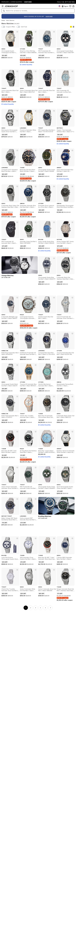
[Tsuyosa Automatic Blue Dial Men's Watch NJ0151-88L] (72, 333)
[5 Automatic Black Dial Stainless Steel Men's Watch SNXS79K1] (72, 258)
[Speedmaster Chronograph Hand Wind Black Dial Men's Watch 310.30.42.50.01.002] (72, 186)
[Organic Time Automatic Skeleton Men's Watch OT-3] (72, 111)
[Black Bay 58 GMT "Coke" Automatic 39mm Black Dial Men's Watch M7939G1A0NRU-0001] (54, 538)
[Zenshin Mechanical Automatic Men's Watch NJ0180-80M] (54, 365)
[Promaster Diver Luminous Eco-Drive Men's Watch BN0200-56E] (54, 186)
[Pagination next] (50, 608)
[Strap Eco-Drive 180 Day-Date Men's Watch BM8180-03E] (35, 31)
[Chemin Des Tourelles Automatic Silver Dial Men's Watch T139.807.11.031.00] (17, 569)
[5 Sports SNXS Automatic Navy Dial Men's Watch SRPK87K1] (72, 538)
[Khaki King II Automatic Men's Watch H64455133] (17, 333)
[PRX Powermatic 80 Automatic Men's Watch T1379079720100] (17, 222)
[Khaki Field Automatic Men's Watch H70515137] (17, 396)
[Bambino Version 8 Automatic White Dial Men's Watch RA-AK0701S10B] (72, 431)
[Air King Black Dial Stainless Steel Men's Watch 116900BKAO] (35, 431)
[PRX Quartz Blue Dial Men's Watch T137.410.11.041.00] (54, 111)
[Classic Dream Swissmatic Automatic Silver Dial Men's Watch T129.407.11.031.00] (17, 467)
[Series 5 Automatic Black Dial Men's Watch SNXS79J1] (35, 71)
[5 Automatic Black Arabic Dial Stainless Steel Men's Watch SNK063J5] (17, 186)
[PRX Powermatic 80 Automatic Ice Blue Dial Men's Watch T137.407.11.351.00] (72, 71)
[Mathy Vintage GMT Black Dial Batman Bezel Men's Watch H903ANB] (17, 499)
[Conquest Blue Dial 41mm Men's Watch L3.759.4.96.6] (54, 333)
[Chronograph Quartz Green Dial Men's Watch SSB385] (54, 150)
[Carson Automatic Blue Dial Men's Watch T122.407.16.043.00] (54, 71)
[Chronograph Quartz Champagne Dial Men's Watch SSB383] (17, 31)
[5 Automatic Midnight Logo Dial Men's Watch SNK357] (17, 297)
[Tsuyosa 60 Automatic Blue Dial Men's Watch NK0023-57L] (35, 365)
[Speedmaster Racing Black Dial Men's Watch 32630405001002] (72, 365)
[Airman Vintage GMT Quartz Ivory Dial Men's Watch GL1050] (72, 222)
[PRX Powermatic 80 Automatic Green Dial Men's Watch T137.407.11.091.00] (35, 467)
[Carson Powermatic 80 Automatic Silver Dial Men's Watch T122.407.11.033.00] (72, 297)
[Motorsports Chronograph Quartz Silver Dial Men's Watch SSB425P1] (17, 111)
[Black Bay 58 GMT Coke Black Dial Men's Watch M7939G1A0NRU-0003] (17, 431)
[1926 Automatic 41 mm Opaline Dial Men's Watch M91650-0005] (35, 538)
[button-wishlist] (70, 6)
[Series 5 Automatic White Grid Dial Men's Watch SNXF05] (35, 569)
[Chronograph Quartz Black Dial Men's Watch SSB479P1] (72, 31)
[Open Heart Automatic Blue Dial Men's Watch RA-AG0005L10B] (72, 150)
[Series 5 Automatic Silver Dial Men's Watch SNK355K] (54, 569)
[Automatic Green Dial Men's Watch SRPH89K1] (35, 222)
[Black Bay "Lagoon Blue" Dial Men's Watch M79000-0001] (54, 431)
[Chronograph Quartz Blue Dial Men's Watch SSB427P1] (54, 258)
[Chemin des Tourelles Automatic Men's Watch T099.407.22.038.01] (35, 396)
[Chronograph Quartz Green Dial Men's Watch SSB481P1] (54, 467)
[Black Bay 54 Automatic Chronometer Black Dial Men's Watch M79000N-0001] (54, 396)
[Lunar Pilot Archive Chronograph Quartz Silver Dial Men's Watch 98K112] (17, 538)
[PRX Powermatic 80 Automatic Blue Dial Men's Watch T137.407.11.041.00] (54, 31)
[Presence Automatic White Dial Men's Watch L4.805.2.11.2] (35, 111)
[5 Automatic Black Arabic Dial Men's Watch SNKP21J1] (72, 396)
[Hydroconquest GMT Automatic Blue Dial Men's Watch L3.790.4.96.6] (35, 499)
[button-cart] (73, 6)
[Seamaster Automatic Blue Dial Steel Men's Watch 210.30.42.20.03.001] (35, 186)
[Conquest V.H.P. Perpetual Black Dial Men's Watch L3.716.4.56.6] (17, 150)
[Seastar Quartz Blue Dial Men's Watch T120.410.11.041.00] (54, 297)
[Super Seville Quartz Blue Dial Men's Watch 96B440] (54, 222)
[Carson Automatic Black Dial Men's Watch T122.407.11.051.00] (17, 71)
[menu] (2, 6)
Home (3, 20)
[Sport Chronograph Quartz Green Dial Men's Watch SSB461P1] (72, 467)
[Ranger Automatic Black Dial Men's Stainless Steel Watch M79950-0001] (72, 569)
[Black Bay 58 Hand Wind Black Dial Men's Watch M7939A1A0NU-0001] (35, 150)
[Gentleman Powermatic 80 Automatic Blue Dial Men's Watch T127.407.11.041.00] (35, 333)
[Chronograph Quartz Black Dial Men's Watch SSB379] (17, 365)
